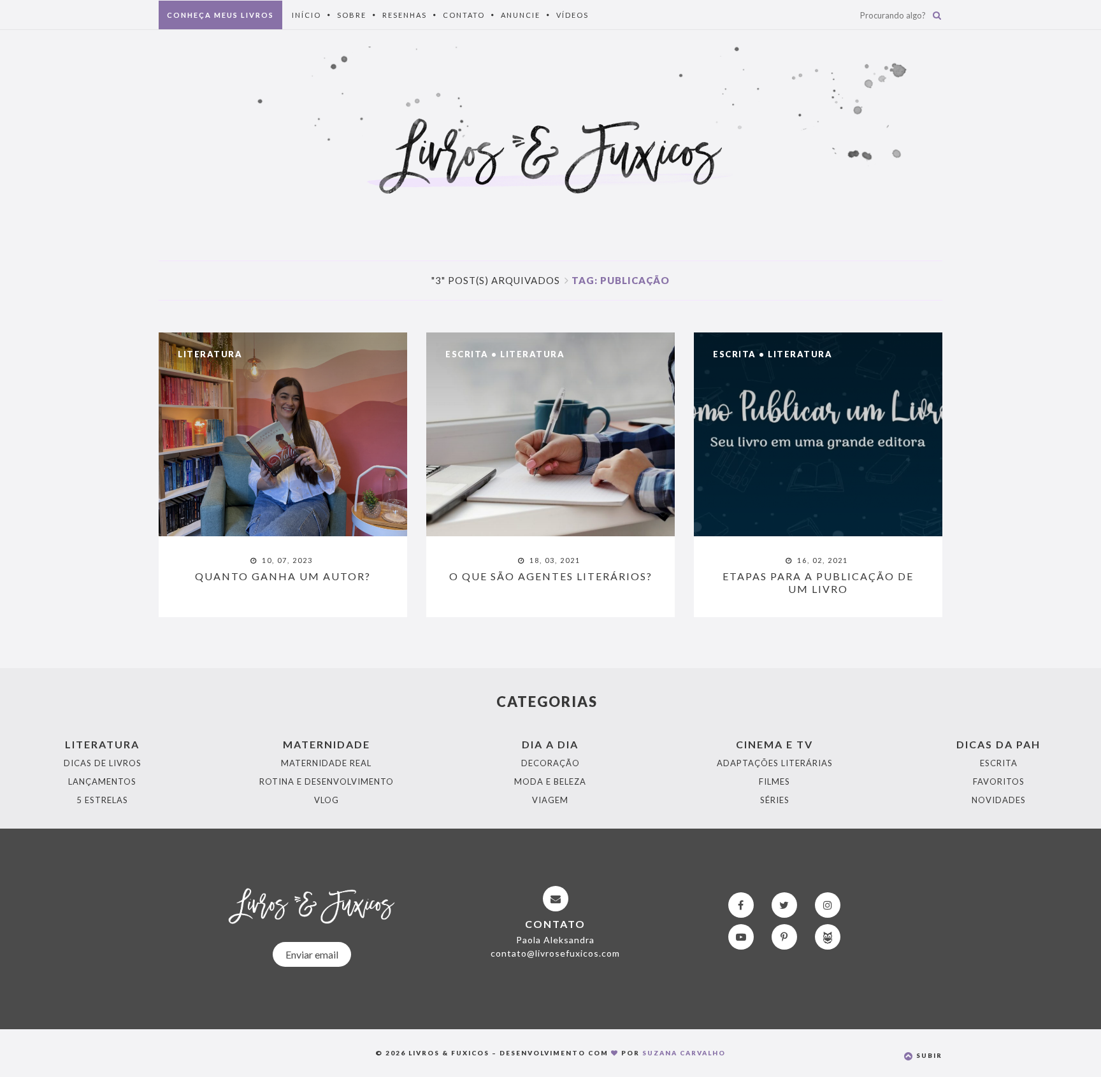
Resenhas (404, 15)
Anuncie (520, 15)
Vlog (326, 800)
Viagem (550, 800)
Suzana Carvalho (684, 1053)
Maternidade (326, 744)
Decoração (550, 763)
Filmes (774, 781)
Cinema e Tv (774, 744)
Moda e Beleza (550, 781)
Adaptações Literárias (775, 763)
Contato (464, 15)
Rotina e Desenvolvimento (326, 781)
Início (306, 15)
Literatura (210, 354)
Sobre (351, 15)
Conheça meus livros (220, 15)
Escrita (467, 354)
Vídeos (572, 15)
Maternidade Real (326, 763)
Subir (928, 1055)
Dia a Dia (550, 744)
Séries (774, 800)
